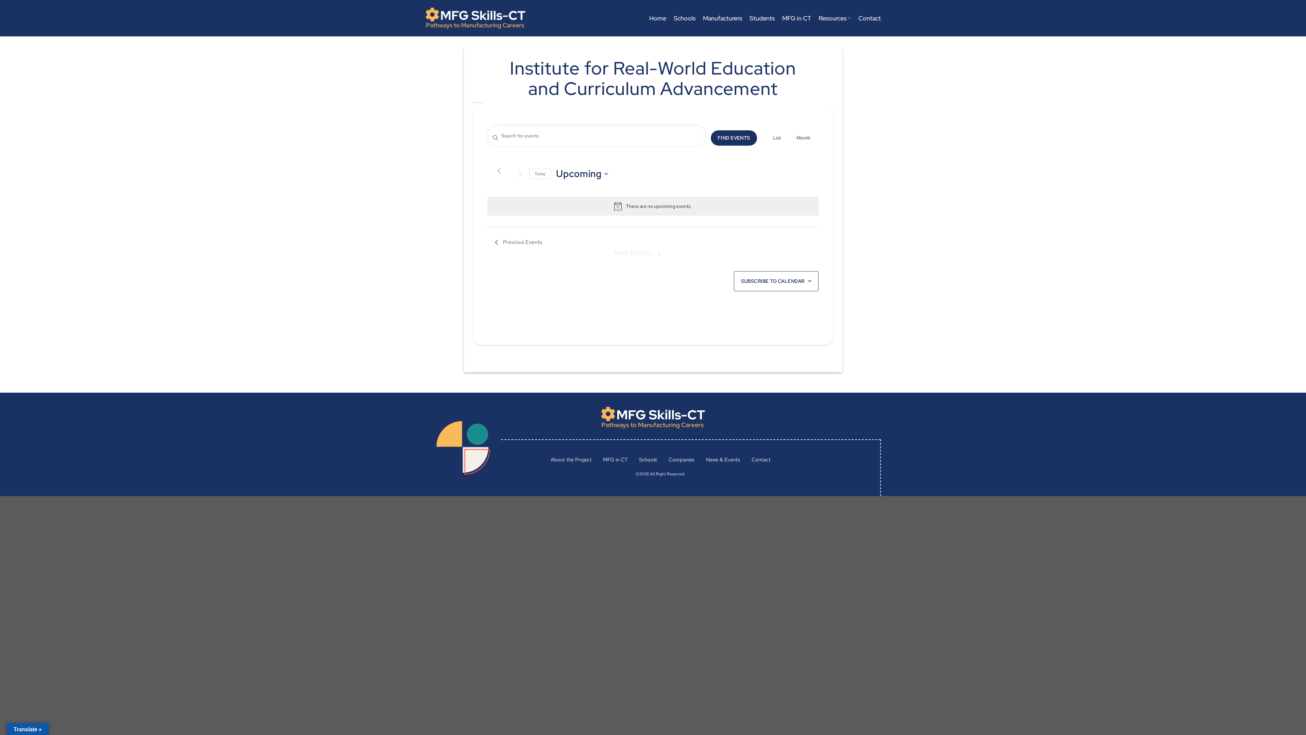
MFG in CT (796, 18)
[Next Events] (520, 174)
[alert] (659, 206)
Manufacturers (722, 18)
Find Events (734, 138)
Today (540, 174)
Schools (685, 18)
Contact (869, 18)
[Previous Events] (499, 171)
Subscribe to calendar (773, 281)
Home (657, 18)
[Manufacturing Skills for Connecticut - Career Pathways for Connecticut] (475, 18)
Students (762, 18)
